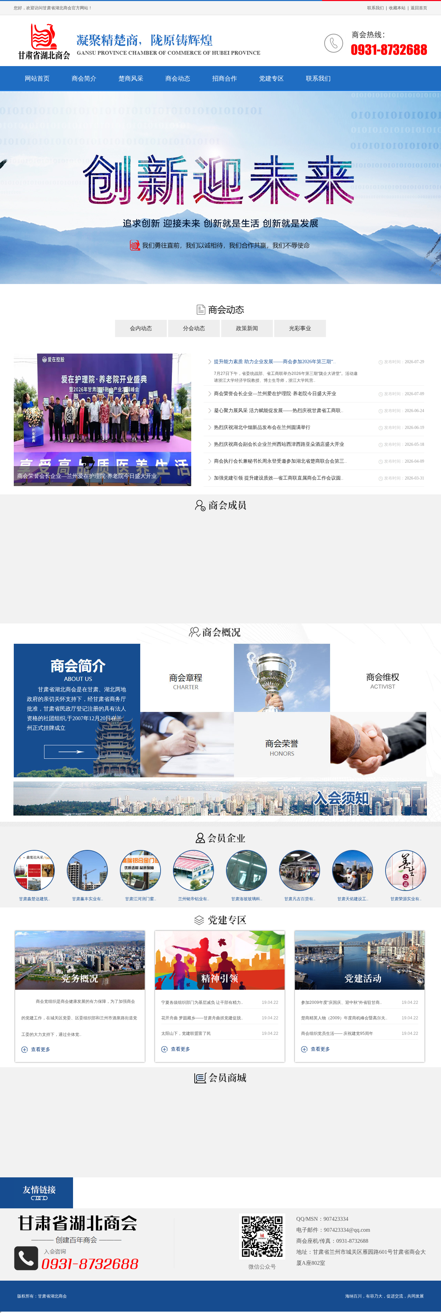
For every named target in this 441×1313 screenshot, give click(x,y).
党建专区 (271, 78)
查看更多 (40, 1049)
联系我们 (375, 8)
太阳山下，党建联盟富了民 (219, 1033)
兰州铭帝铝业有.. (140, 898)
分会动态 (194, 328)
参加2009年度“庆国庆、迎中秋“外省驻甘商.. (359, 1002)
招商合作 (224, 78)
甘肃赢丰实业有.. (34, 898)
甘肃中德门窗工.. (405, 898)
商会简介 (84, 78)
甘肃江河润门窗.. (87, 898)
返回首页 (419, 8)
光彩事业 (300, 328)
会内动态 (141, 328)
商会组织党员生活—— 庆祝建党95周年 (359, 1033)
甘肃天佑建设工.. (299, 898)
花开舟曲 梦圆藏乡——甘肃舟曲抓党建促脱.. (219, 1018)
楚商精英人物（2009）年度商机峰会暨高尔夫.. (359, 1018)
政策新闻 (247, 328)
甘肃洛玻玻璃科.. (193, 898)
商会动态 (177, 78)
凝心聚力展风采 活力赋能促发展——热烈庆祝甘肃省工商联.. (91, 476)
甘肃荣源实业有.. (352, 898)
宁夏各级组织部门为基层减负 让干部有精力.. (219, 1002)
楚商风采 (131, 78)
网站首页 (37, 78)
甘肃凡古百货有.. (246, 898)
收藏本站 (397, 8)
